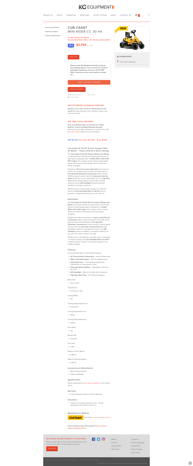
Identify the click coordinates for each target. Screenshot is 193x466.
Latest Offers (75, 132)
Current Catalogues (138, 442)
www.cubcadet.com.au (101, 417)
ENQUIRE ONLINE (76, 89)
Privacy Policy (56, 459)
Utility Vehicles (116, 446)
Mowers (114, 439)
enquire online (80, 428)
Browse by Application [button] (52, 27)
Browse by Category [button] (51, 31)
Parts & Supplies (137, 449)
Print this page (74, 97)
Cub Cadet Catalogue (91, 383)
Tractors (114, 442)
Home (48, 459)
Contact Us (135, 439)
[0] (136, 15)
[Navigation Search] (149, 15)
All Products (116, 449)
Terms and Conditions (70, 459)
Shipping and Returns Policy (89, 459)
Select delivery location (89, 82)
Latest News (136, 452)
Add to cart (73, 57)
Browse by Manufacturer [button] (52, 35)
